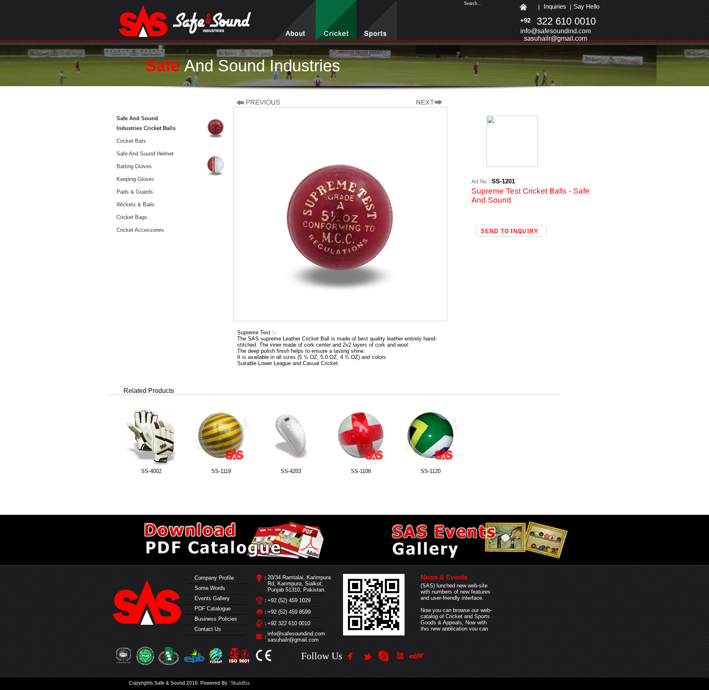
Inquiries (555, 6)
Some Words (208, 588)
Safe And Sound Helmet (145, 154)
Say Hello (586, 6)
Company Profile (212, 578)
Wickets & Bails (136, 204)
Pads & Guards (135, 192)
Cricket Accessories (140, 230)
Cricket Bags (132, 217)
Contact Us (206, 629)
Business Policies (214, 619)
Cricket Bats (131, 141)
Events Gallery (210, 598)
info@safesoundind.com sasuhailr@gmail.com (296, 637)
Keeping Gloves (135, 179)
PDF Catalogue (211, 608)
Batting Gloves (134, 166)
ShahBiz (240, 683)
